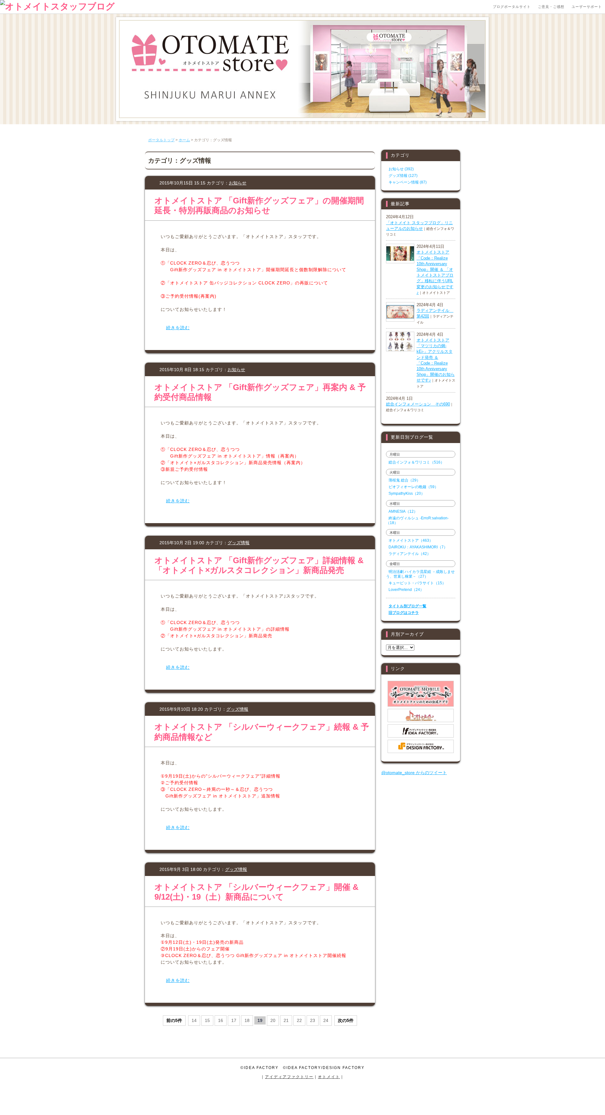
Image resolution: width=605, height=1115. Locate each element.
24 (325, 1020)
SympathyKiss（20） (407, 493)
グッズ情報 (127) (403, 175)
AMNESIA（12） (403, 511)
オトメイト (329, 1077)
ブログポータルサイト (512, 7)
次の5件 (346, 1020)
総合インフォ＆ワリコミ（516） (416, 462)
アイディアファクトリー (289, 1077)
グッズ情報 (239, 542)
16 (220, 1020)
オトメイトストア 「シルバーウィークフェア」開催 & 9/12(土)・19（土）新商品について (256, 892)
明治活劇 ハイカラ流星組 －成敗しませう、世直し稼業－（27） (420, 574)
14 (194, 1020)
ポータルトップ (161, 140)
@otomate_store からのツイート (414, 772)
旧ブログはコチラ (404, 612)
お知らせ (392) (401, 169)
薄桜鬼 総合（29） (404, 480)
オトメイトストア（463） (411, 540)
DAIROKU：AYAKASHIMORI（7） (418, 547)
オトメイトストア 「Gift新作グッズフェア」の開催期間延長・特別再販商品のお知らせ (259, 205)
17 (233, 1020)
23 (312, 1020)
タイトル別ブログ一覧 (407, 606)
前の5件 (174, 1020)
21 (286, 1020)
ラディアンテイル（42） (410, 554)
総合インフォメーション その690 (418, 404)
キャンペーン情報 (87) (408, 182)
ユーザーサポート (587, 7)
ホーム (184, 140)
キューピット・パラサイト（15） (417, 583)
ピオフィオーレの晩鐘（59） (413, 487)
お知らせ (237, 182)
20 (272, 1020)
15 (207, 1020)
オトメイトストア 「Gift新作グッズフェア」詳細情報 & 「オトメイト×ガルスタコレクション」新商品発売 (259, 565)
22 (299, 1020)
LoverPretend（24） (406, 589)
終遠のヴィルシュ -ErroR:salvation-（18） (417, 520)
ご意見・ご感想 (551, 7)
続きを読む (178, 327)
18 (247, 1020)
